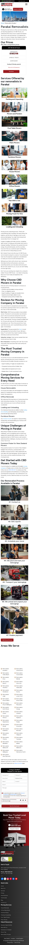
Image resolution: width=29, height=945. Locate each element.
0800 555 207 (12, 469)
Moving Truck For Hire (14, 214)
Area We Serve (4, 895)
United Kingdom (19, 938)
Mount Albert (6, 699)
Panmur (6, 716)
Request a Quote (14, 828)
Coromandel (19, 673)
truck (20, 329)
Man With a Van (14, 200)
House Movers (14, 172)
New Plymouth (6, 755)
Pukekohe (6, 729)
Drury (6, 678)
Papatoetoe (6, 721)
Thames (6, 738)
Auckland (6, 669)
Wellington (6, 751)
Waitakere (6, 742)
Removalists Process (6, 934)
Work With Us (4, 927)
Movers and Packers (14, 114)
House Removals (5, 907)
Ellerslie (19, 678)
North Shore (6, 708)
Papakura (19, 716)
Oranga (19, 708)
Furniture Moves (5, 912)
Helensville (19, 686)
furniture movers (7, 418)
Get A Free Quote (22, 1)
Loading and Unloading (14, 227)
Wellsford (19, 746)
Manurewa (19, 703)
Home (2, 886)
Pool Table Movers (14, 128)
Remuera (19, 729)
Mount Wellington (7, 703)
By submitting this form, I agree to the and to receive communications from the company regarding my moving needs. (14, 794)
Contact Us (3, 902)
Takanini (6, 733)
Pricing (2, 893)
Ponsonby (19, 725)
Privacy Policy (13, 794)
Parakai (19, 721)
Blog (2, 900)
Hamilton (6, 686)
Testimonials (4, 897)
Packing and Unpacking (14, 99)
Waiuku (19, 742)
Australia (13, 938)
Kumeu (19, 690)
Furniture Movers (14, 157)
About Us (3, 888)
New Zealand (7, 938)
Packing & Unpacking (6, 915)
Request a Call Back (18, 9)
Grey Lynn (19, 682)
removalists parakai (10, 23)
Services (3, 890)
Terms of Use (17, 942)
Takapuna (19, 733)
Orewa (6, 712)
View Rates (11, 71)
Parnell (6, 725)
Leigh (6, 695)
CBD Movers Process (7, 640)
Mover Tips (3, 932)
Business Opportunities (6, 925)
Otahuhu (19, 712)
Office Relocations (5, 910)
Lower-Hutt (19, 695)
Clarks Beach (6, 673)
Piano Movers (14, 143)
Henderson (6, 690)
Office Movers (14, 186)
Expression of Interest (6, 929)
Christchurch (19, 669)
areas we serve (18, 763)
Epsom (6, 682)
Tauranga (19, 738)
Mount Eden (19, 699)
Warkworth (6, 746)
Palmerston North (21, 751)
